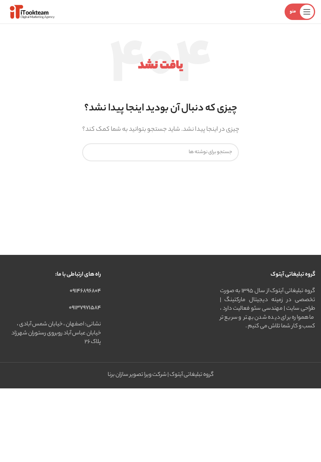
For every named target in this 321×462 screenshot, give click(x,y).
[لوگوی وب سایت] (31, 11)
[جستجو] (91, 152)
